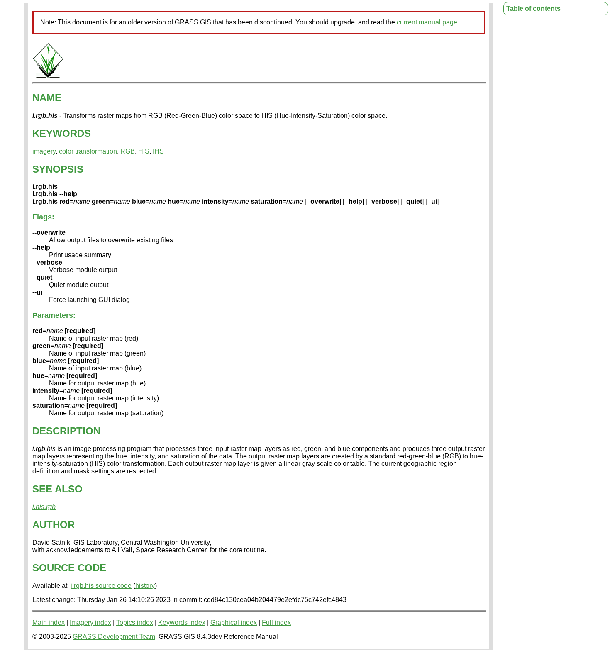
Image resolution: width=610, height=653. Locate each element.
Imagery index (90, 622)
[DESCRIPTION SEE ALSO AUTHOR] (48, 76)
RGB (127, 151)
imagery (44, 151)
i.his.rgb (44, 506)
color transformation (88, 151)
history (145, 585)
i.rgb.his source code (101, 585)
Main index (48, 622)
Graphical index (233, 622)
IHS (158, 151)
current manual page (427, 22)
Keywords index (181, 622)
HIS (143, 151)
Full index (276, 622)
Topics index (134, 622)
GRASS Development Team (114, 636)
